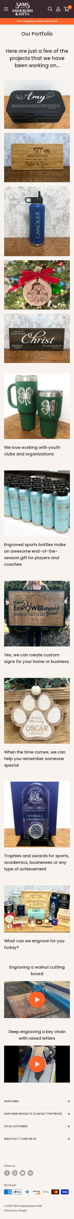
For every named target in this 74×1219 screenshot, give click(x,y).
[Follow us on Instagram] (15, 1173)
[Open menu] (6, 9)
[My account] (58, 9)
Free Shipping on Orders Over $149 (37, 21)
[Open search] (50, 9)
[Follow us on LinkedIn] (30, 1173)
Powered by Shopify (15, 1210)
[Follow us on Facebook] (7, 1173)
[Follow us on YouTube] (22, 1173)
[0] (66, 9)
